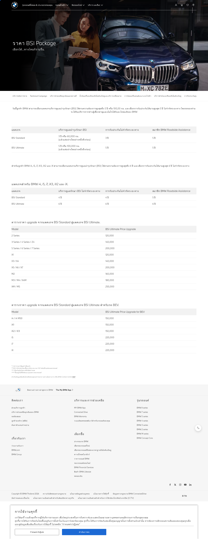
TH (185, 496)
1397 (73, 377)
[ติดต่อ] (198, 428)
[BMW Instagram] (180, 485)
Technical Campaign (38, 96)
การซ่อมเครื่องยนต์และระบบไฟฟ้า (137, 96)
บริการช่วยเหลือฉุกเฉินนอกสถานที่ (63, 96)
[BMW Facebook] (170, 485)
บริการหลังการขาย (20, 96)
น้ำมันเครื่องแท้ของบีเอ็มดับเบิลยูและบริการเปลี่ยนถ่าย (100, 96)
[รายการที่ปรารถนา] (188, 5)
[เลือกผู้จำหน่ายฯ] (193, 5)
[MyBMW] (176, 5)
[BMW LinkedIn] (190, 485)
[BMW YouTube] (185, 485)
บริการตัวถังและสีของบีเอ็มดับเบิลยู (167, 96)
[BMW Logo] (15, 5)
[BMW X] (175, 485)
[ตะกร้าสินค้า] (182, 5)
